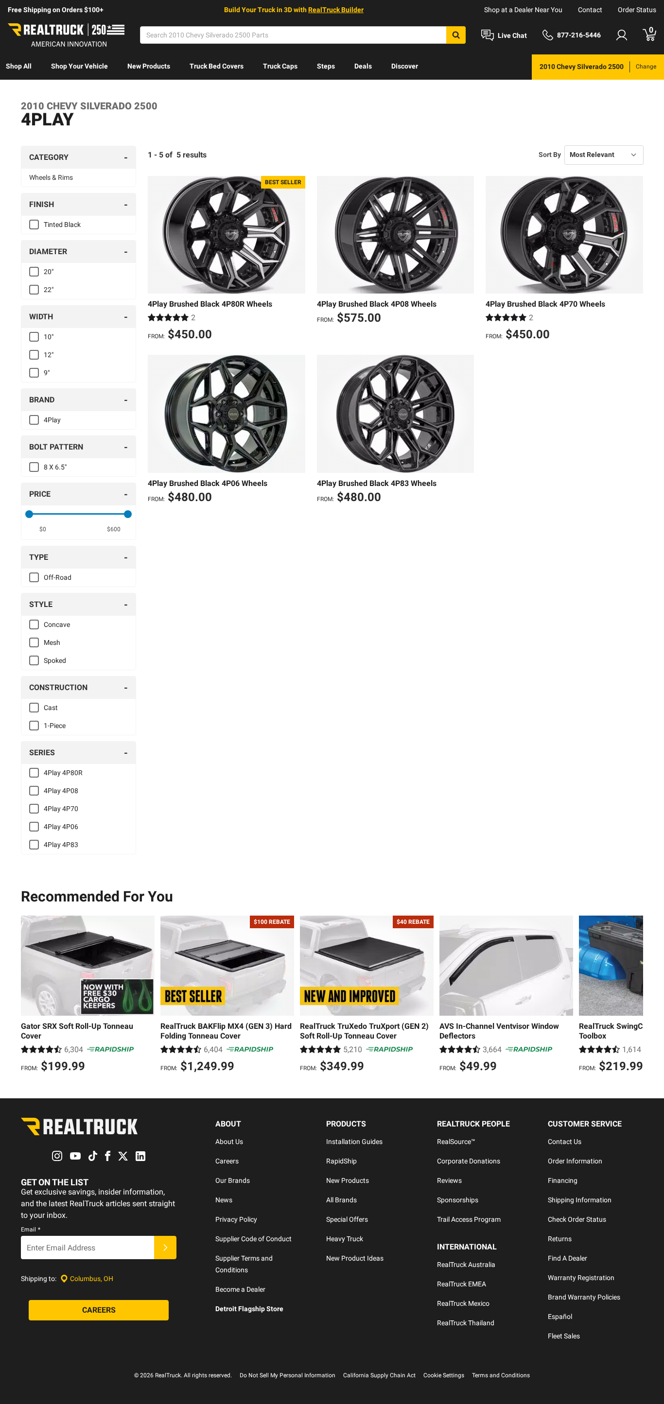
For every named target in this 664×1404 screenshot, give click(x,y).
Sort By (550, 154)
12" (48, 355)
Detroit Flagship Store (249, 1309)
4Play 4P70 (61, 809)
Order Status (637, 10)
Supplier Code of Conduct (253, 1239)
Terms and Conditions (501, 1375)
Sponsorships (457, 1200)
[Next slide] (633, 995)
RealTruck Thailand (465, 1323)
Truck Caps (280, 66)
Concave (57, 624)
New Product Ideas (355, 1258)
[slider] (29, 514)
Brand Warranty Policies (584, 1297)
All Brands (341, 1200)
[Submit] (165, 1247)
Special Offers (347, 1219)
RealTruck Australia (466, 1264)
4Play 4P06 (61, 827)
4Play (52, 420)
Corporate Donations (468, 1161)
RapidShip (341, 1161)
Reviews (449, 1180)
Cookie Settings (443, 1375)
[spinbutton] (43, 529)
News (223, 1200)
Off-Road (57, 577)
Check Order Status (577, 1219)
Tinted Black (62, 224)
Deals (363, 66)
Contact (590, 10)
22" (48, 290)
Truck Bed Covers (217, 66)
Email (30, 1229)
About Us (229, 1141)
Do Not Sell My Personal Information (287, 1375)
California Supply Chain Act (379, 1375)
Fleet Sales (564, 1336)
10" (48, 337)
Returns (560, 1239)
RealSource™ (456, 1141)
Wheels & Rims (51, 177)
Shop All (19, 66)
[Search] (456, 35)
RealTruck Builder (336, 10)
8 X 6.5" (55, 467)
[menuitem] (18, 67)
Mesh (52, 642)
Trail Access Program (469, 1219)
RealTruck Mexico (463, 1303)
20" (48, 272)
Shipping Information (580, 1200)
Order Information (575, 1161)
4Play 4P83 (61, 845)
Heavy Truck (344, 1239)
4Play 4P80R (63, 773)
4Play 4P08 (61, 791)
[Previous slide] (30, 995)
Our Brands (232, 1180)
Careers (227, 1161)
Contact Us (564, 1141)
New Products (148, 66)
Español (560, 1316)
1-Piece (55, 725)
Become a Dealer (240, 1289)
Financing (562, 1180)
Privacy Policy (236, 1219)
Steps (326, 66)
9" (47, 373)
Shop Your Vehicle (79, 66)
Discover (404, 66)
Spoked (55, 660)
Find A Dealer (567, 1258)
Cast (51, 707)
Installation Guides (354, 1141)
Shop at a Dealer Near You (523, 10)
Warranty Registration (581, 1278)
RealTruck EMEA (461, 1284)
